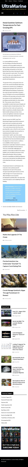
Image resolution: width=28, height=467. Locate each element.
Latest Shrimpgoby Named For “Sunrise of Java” (18, 334)
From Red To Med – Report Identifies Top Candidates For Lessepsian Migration (18, 370)
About (10, 1)
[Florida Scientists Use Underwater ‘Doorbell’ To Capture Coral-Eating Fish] (14, 246)
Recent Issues (4, 407)
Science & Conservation (7, 412)
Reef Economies (21, 210)
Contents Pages (5, 397)
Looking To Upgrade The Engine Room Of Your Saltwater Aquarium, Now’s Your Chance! (19, 347)
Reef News (4, 410)
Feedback (20, 1)
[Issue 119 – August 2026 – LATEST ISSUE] (6, 314)
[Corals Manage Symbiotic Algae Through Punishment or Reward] (14, 275)
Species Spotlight (5, 415)
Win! (6, 1)
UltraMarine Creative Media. (12, 459)
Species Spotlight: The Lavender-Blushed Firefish (18, 322)
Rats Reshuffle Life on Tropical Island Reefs (18, 358)
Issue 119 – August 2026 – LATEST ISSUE (19, 312)
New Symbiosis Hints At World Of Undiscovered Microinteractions (19, 382)
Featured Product (5, 399)
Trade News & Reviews (7, 417)
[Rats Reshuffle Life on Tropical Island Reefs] (6, 360)
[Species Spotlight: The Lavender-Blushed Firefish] (6, 324)
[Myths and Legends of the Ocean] (14, 219)
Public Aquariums (5, 405)
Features (3, 402)
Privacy (15, 1)
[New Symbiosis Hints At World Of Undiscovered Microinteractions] (6, 384)
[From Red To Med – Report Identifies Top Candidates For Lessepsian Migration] (6, 372)
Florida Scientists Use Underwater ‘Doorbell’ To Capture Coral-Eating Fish (12, 263)
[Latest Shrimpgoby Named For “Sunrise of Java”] (6, 336)
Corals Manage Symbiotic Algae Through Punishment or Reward (14, 292)
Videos (3, 422)
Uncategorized (4, 420)
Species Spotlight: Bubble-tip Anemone (12, 206)
